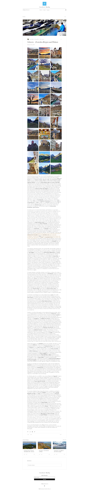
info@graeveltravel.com (26, 9)
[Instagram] (65, 9)
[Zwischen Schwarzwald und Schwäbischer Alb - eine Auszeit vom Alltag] (29, 445)
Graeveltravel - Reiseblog (44, 7)
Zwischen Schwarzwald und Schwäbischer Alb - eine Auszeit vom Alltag (29, 451)
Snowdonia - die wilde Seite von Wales (44, 451)
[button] (65, 16)
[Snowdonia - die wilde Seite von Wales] (44, 445)
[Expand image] (32, 52)
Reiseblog (24, 16)
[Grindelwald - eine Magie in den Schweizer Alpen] (59, 445)
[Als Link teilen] (34, 431)
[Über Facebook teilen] (27, 431)
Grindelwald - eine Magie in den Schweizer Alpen (59, 451)
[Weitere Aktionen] (61, 39)
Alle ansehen (64, 439)
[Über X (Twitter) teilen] (30, 431)
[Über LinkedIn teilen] (32, 431)
